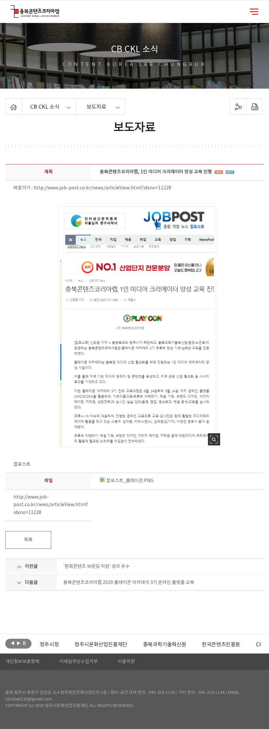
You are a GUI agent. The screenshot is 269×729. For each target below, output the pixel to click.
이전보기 (12, 643)
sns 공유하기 (238, 106)
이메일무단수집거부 (78, 661)
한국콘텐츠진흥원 (221, 645)
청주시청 (49, 645)
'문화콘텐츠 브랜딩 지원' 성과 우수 (96, 566)
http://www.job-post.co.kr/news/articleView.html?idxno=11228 (102, 188)
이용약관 (126, 661)
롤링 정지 (24, 643)
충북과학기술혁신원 (164, 645)
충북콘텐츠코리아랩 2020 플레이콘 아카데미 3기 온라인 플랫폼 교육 (128, 582)
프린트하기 (254, 106)
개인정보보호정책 (22, 661)
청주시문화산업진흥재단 (100, 645)
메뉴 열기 (254, 11)
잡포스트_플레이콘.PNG (130, 480)
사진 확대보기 (214, 439)
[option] (49, 644)
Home (7, 102)
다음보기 (18, 643)
